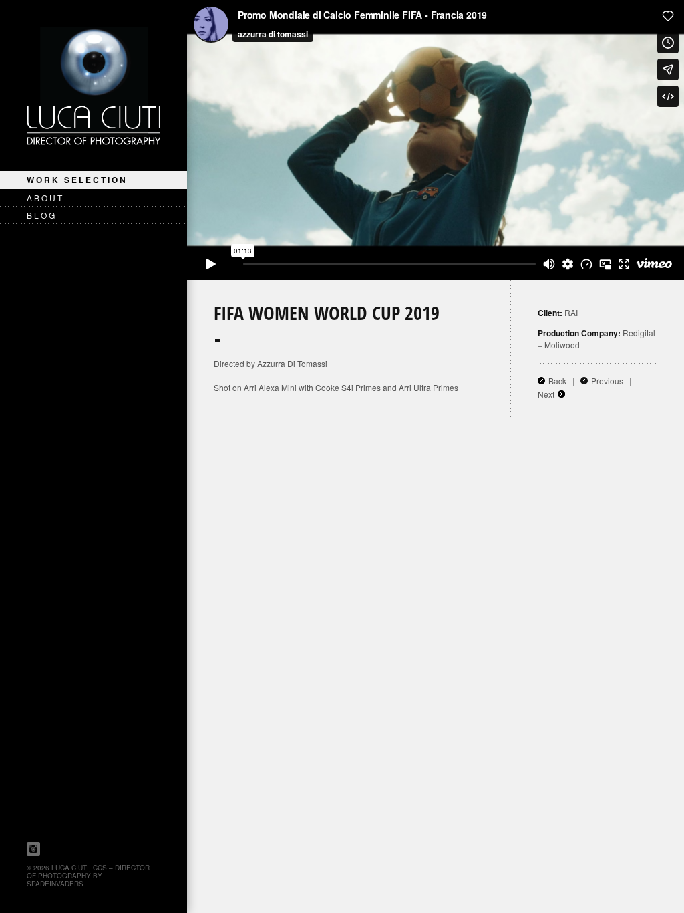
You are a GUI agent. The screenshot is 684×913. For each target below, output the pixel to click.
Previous (607, 380)
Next (546, 394)
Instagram (33, 849)
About (45, 197)
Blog (42, 215)
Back (557, 380)
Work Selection (77, 180)
